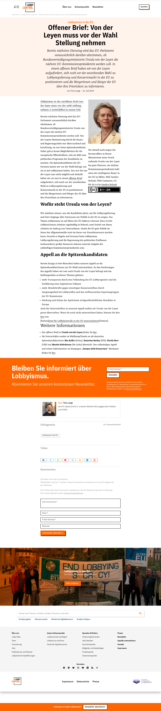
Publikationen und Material (22, 652)
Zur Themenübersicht (112, 425)
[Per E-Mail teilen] (73, 460)
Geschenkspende (88, 645)
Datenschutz (83, 681)
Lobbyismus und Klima (55, 641)
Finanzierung (17, 645)
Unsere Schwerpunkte (56, 633)
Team (14, 641)
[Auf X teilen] (51, 460)
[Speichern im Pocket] (65, 460)
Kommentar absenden (52, 533)
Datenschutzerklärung (133, 389)
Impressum (122, 648)
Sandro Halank (109, 184)
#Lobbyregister (25, 619)
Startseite (15, 15)
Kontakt (121, 645)
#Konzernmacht (41, 619)
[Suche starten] (141, 614)
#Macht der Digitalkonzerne (62, 619)
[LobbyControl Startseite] (28, 7)
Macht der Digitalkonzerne (57, 645)
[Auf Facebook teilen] (43, 460)
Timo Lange (75, 91)
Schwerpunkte (82, 7)
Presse (120, 633)
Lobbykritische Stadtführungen (23, 656)
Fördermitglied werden (91, 637)
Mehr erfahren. (72, 583)
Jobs (13, 648)
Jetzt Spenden (87, 641)
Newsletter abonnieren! (95, 707)
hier (42, 317)
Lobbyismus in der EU (29, 15)
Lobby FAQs (16, 637)
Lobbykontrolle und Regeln (57, 637)
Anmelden (113, 375)
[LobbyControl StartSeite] (20, 681)
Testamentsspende (89, 656)
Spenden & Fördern (90, 633)
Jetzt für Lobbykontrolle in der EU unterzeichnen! (74, 321)
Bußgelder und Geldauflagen (93, 648)
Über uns (66, 7)
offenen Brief (75, 178)
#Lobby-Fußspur (83, 619)
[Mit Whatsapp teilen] (58, 460)
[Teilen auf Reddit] (94, 460)
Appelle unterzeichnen (127, 641)
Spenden (144, 7)
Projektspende (87, 652)
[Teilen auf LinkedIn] (87, 460)
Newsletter (97, 7)
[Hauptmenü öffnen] (16, 6)
